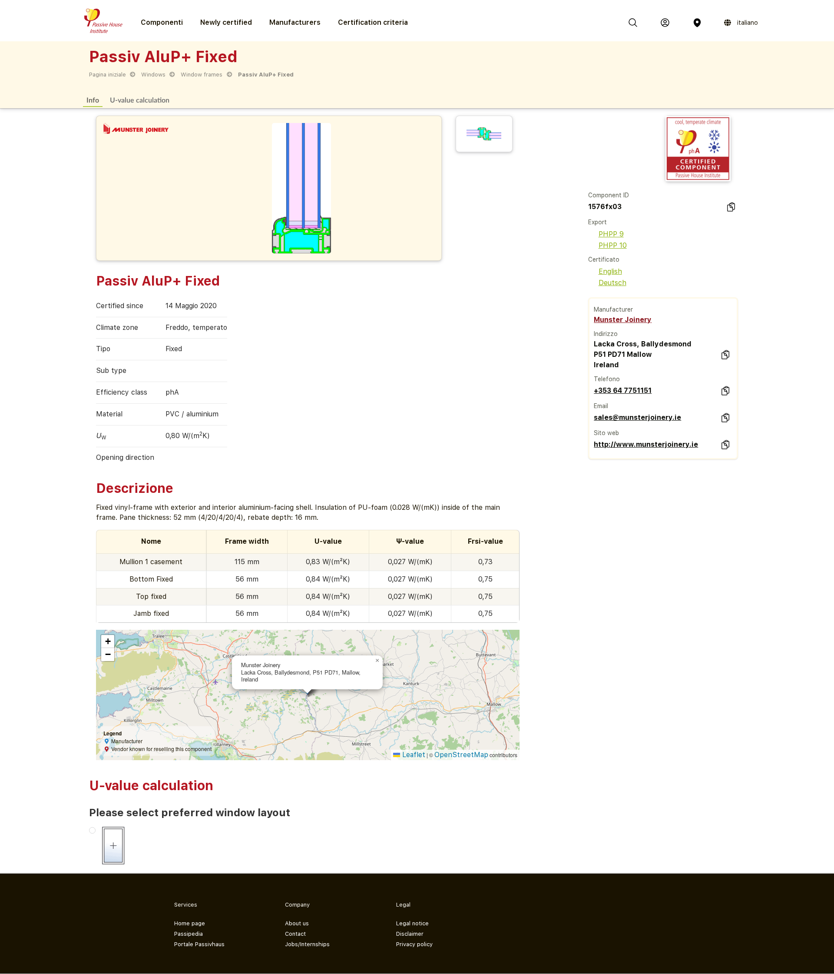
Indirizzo (606, 333)
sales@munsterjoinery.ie (637, 417)
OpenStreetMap (461, 755)
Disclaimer (410, 934)
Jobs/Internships (307, 944)
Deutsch (612, 283)
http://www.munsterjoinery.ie (646, 444)
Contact (295, 934)
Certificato (603, 259)
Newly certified (226, 22)
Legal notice (412, 923)
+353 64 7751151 (623, 390)
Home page (189, 923)
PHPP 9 (611, 234)
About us (297, 923)
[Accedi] (665, 23)
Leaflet (412, 755)
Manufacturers (295, 22)
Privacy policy (414, 944)
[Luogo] (697, 23)
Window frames (201, 74)
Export (597, 222)
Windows (153, 74)
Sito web (606, 432)
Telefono (607, 379)
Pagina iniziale (107, 74)
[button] (377, 660)
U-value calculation (139, 100)
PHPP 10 (613, 245)
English (610, 271)
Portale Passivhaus (199, 944)
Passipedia (188, 934)
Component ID (608, 195)
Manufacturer (613, 309)
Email (601, 405)
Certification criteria (373, 22)
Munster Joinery (623, 320)
